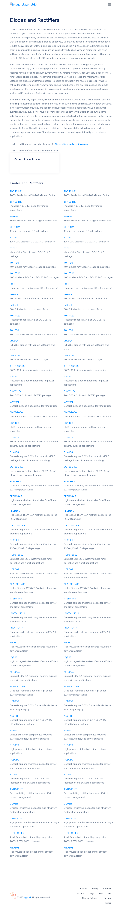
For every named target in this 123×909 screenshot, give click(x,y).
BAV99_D (15, 391)
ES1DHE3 (15, 481)
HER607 (14, 569)
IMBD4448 (16, 598)
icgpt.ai (27, 897)
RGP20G (14, 760)
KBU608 (14, 847)
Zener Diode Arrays (27, 159)
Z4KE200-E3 (17, 833)
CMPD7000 (16, 412)
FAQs (91, 893)
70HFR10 (15, 315)
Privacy (107, 898)
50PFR (13, 284)
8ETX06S (15, 355)
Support (80, 893)
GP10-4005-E (17, 525)
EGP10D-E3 (16, 467)
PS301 (13, 730)
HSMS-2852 (17, 555)
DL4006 (14, 452)
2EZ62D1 (15, 216)
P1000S (14, 745)
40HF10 (14, 263)
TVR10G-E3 (16, 789)
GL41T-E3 (15, 540)
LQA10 (14, 657)
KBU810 (14, 642)
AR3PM (14, 376)
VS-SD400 (16, 818)
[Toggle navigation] (109, 4)
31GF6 (13, 248)
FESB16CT (16, 511)
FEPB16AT (16, 496)
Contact (107, 888)
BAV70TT (15, 402)
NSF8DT (14, 701)
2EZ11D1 (15, 227)
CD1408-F (15, 423)
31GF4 (13, 237)
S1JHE (13, 774)
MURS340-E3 (17, 686)
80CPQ (14, 341)
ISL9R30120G (18, 584)
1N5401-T (16, 191)
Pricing (95, 888)
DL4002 (14, 437)
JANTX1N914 (17, 613)
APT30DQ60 (17, 366)
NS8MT (14, 716)
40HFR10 (15, 273)
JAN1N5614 (16, 628)
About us (83, 888)
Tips (101, 893)
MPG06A (15, 672)
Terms (108, 902)
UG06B (14, 803)
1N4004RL (16, 202)
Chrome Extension (90, 898)
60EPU (14, 294)
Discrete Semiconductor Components (72, 144)
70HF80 (14, 330)
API (109, 893)
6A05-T (14, 305)
